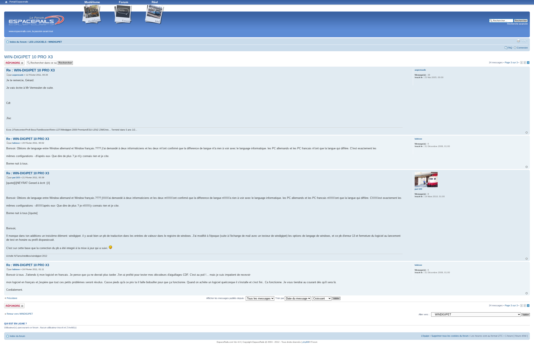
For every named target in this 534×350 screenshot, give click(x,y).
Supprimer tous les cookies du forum (450, 336)
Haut (526, 132)
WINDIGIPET (55, 42)
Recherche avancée (517, 23)
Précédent (12, 298)
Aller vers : (424, 314)
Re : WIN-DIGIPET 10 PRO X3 (30, 70)
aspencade (18, 75)
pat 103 (16, 177)
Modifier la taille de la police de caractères (525, 41)
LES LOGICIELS (37, 42)
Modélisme (92, 2)
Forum (123, 2)
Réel (155, 2)
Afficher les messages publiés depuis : (226, 298)
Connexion (522, 47)
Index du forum (18, 42)
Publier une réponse (14, 61)
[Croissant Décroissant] (326, 298)
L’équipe (425, 336)
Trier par (280, 298)
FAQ (510, 47)
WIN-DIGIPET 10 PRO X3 (28, 57)
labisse (16, 143)
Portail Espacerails (18, 1)
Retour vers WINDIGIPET (20, 314)
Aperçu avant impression (518, 41)
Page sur (511, 62)
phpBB (305, 342)
